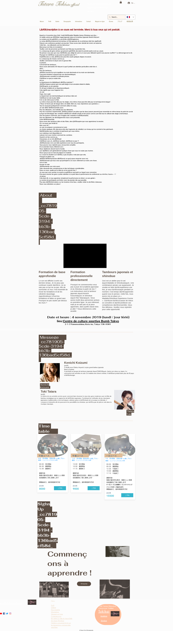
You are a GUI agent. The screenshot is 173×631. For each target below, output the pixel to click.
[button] (121, 2)
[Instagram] (10, 614)
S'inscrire (84, 584)
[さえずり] (7, 614)
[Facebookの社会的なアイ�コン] (4, 614)
